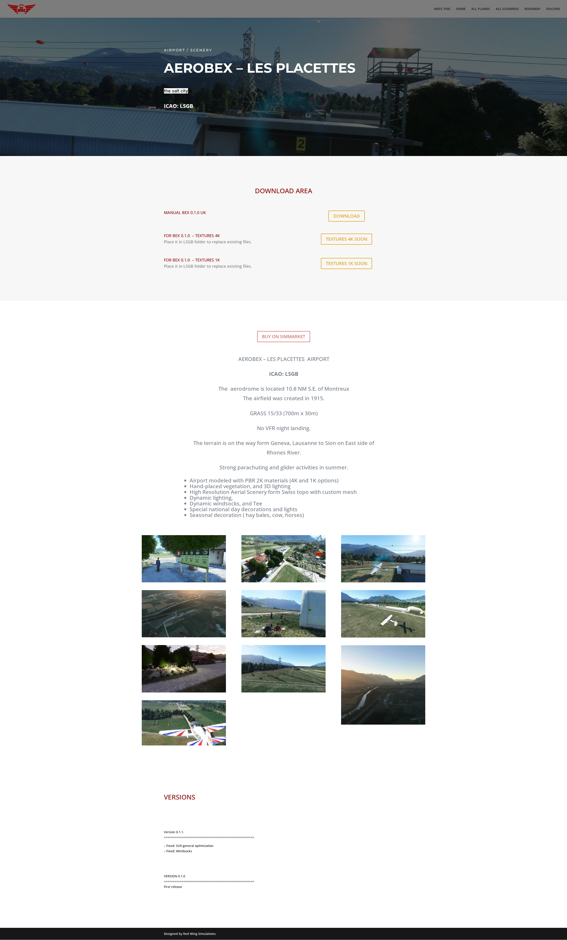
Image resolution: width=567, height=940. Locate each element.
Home (461, 9)
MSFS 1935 (442, 9)
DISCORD (553, 9)
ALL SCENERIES (507, 9)
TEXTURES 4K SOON (346, 239)
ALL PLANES (480, 9)
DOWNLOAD (346, 216)
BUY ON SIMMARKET (283, 336)
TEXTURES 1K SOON (346, 263)
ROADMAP (532, 9)
